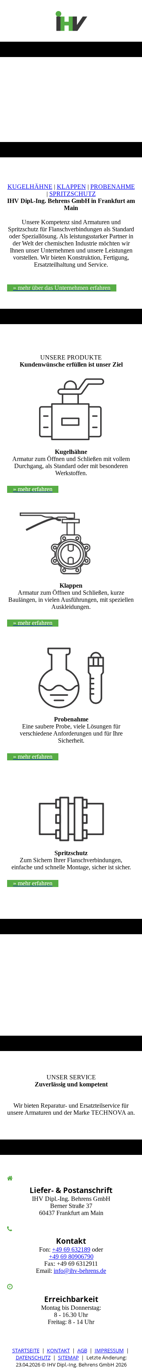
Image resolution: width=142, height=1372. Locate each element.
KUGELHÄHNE (29, 186)
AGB (82, 1350)
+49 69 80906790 (71, 1256)
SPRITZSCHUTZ (72, 193)
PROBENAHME (112, 186)
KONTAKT (58, 1350)
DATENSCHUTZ (33, 1357)
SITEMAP (68, 1357)
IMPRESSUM (109, 1350)
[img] (71, 21)
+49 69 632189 (71, 1249)
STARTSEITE (25, 1350)
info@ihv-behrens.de (80, 1270)
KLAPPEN (71, 186)
